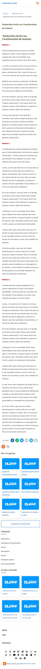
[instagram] (10, 651)
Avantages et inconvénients (11, 543)
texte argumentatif (8, 564)
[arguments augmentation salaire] (10, 463)
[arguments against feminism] (10, 504)
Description (5, 551)
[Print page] (36, 440)
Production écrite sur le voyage (29, 592)
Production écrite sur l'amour (9, 592)
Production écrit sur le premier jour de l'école (10, 616)
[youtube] (14, 655)
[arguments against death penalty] (30, 463)
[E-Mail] (26, 440)
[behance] (22, 655)
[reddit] (20, 658)
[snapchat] (31, 651)
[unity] (22, 651)
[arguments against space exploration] (10, 483)
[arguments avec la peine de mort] (30, 504)
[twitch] (18, 651)
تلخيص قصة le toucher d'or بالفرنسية (29, 616)
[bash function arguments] (30, 483)
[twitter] (14, 651)
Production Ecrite (9, 3)
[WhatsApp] (17, 440)
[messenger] (24, 658)
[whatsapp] (10, 655)
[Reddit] (3, 447)
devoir (3, 555)
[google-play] (16, 658)
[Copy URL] (8, 447)
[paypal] (18, 655)
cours (3, 547)
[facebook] (6, 651)
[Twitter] (21, 440)
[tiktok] (6, 655)
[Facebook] (12, 440)
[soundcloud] (35, 651)
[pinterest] (35, 655)
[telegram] (31, 655)
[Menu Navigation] (37, 3)
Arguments (5, 538)
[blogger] (26, 655)
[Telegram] (31, 440)
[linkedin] (26, 651)
